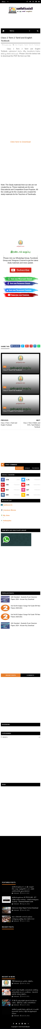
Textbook (37, 45)
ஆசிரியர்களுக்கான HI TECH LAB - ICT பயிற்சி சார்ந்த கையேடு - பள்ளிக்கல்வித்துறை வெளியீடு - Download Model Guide (25, 899)
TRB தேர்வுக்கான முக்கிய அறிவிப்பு (22, 981)
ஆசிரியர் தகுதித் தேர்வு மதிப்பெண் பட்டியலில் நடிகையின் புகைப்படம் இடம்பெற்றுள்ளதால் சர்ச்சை (25, 1011)
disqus (27, 468)
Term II (31, 45)
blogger (19, 468)
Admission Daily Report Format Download (25, 908)
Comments (30, 675)
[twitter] (30, 1)
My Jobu (6, 515)
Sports (5, 737)
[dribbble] (33, 1)
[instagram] (36, 1)
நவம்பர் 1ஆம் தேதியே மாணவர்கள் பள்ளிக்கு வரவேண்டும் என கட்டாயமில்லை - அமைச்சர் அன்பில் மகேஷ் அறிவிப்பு (25, 992)
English (20, 45)
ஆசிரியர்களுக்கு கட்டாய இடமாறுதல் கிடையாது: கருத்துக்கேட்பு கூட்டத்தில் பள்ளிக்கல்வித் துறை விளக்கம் (23, 889)
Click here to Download (20, 142)
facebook (35, 468)
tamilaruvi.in (7, 505)
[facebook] (27, 1)
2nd (16, 45)
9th (5, 366)
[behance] (39, 1)
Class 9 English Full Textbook (13, 411)
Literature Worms (9, 510)
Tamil (26, 45)
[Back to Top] (28, 1024)
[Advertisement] (20, 80)
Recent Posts (11, 675)
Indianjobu (7, 520)
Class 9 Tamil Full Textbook (12, 370)
